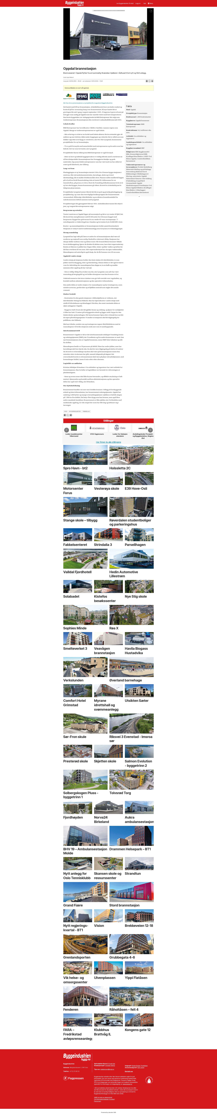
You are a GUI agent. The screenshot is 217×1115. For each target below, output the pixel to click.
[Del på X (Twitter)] (149, 81)
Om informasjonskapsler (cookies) (104, 1099)
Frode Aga (112, 1064)
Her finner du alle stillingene (108, 442)
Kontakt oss (129, 1071)
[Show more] (139, 196)
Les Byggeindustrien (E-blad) (125, 3)
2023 (65, 411)
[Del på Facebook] (147, 81)
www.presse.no (127, 1084)
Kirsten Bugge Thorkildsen (140, 1066)
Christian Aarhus (110, 1065)
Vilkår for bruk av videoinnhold (103, 1097)
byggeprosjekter (74, 411)
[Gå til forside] (75, 3)
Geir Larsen (140, 1067)
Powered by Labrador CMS (108, 1112)
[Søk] (145, 3)
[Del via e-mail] (152, 81)
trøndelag (86, 411)
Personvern (97, 1101)
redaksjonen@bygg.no (107, 1069)
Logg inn (138, 3)
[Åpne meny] (150, 3)
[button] (66, 430)
